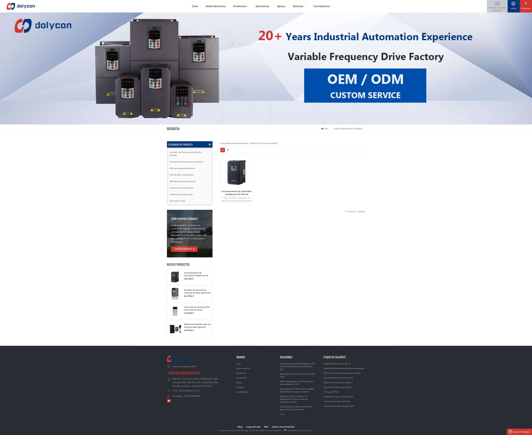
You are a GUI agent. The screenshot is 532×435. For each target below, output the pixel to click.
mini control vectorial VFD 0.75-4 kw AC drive (197, 308)
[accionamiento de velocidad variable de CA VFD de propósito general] (175, 277)
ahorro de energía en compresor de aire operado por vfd (296, 382)
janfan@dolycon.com (189, 390)
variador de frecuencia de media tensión (185, 154)
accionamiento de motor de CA (338, 378)
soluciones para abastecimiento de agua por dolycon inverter (296, 408)
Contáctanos (322, 6)
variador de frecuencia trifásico (337, 382)
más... (283, 414)
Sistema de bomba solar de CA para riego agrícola (197, 325)
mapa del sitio (253, 426)
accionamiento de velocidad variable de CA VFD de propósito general (196, 274)
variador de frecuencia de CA (337, 363)
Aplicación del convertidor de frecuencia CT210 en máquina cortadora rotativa (294, 399)
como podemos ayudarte (184, 218)
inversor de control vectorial (336, 401)
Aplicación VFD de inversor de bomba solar (297, 375)
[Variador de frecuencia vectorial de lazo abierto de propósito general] (175, 294)
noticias (298, 6)
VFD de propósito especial (182, 181)
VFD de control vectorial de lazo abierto (342, 373)
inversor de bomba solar (181, 188)
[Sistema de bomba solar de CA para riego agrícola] (175, 328)
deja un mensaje (521, 432)
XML (266, 426)
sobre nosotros (243, 368)
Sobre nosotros (215, 6)
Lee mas (188, 278)
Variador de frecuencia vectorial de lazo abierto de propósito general (197, 291)
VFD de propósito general (182, 168)
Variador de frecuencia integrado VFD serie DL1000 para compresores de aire (297, 366)
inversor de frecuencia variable (337, 387)
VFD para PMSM (331, 392)
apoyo (281, 6)
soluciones (262, 6)
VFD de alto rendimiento (182, 175)
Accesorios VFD (177, 201)
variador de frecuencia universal (338, 396)
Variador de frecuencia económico (186, 162)
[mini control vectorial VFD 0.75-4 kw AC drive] (175, 311)
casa (195, 6)
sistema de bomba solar (181, 194)
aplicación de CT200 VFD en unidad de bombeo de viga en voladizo (297, 390)
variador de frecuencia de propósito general (343, 368)
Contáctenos (242, 392)
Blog (240, 426)
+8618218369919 (183, 373)
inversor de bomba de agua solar (338, 406)
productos (239, 6)
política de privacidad (283, 426)
